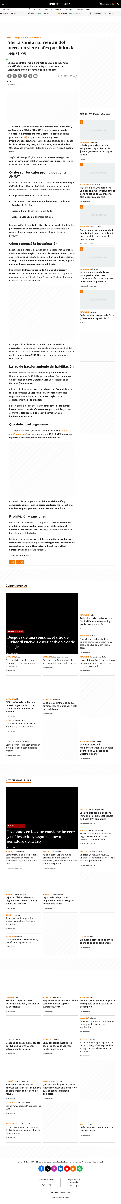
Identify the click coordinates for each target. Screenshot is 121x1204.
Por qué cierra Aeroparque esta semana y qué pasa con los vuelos (59, 662)
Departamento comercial (74, 1180)
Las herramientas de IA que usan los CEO (23, 1107)
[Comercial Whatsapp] (77, 1185)
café (25, 137)
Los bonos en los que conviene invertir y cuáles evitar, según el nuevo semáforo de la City (41, 836)
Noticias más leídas (18, 780)
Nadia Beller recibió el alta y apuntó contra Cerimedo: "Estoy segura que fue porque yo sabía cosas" (96, 643)
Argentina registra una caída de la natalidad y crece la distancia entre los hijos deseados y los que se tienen (97, 217)
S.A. (11, 82)
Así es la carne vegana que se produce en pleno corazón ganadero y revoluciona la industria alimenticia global (60, 859)
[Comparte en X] (15, 76)
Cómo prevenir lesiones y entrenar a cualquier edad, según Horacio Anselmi (23, 747)
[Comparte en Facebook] (9, 76)
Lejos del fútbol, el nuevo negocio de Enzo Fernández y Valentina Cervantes (21, 900)
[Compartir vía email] (35, 76)
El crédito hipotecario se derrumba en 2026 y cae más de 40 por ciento (22, 1003)
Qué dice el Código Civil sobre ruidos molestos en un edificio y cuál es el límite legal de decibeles (60, 1089)
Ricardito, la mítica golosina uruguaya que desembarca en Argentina (20, 921)
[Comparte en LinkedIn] (25, 76)
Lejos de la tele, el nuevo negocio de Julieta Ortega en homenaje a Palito (58, 900)
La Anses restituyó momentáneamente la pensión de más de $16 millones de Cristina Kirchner (97, 749)
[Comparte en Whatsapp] (20, 76)
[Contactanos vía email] (43, 1185)
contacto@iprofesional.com (60, 1197)
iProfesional (12, 38)
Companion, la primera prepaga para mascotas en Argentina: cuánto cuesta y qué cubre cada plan (22, 859)
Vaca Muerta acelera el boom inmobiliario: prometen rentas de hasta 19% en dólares (96, 816)
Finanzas (68, 9)
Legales (89, 9)
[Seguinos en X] (48, 1168)
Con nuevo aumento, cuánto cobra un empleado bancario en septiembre (97, 1024)
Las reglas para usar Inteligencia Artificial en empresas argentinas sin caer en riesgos (23, 1130)
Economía (48, 9)
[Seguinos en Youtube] (67, 1168)
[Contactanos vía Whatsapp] (50, 1185)
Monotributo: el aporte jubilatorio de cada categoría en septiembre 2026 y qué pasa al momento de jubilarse (97, 1047)
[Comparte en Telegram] (30, 76)
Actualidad (23, 38)
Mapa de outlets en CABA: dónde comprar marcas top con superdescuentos (60, 1003)
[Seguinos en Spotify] (80, 1168)
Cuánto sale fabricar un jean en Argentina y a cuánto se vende (21, 725)
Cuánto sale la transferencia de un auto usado (97, 1129)
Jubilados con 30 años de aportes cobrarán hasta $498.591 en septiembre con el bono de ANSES (23, 1089)
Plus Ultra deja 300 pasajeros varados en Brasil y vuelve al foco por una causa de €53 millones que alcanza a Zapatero (97, 175)
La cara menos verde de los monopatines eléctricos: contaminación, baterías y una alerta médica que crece (96, 259)
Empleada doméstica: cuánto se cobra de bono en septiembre (97, 941)
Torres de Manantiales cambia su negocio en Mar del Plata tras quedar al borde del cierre (96, 836)
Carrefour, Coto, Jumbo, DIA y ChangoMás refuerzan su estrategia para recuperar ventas (97, 857)
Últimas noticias (35, 9)
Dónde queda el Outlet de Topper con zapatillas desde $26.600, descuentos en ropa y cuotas (96, 132)
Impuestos (79, 9)
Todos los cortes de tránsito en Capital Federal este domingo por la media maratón (96, 603)
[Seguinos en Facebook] (41, 1168)
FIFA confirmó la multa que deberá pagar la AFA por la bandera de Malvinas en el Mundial (20, 689)
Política (58, 9)
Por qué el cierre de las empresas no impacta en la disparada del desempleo (22, 663)
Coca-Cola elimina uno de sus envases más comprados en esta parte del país (60, 688)
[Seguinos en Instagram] (54, 1168)
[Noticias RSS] (73, 1168)
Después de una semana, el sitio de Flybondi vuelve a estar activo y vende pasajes (41, 641)
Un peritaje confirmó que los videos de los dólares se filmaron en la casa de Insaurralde (97, 663)
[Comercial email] (71, 1185)
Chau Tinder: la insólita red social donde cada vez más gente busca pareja (57, 1046)
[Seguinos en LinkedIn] (60, 1168)
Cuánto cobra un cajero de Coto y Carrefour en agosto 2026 (97, 299)
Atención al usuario (46, 1179)
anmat (20, 562)
